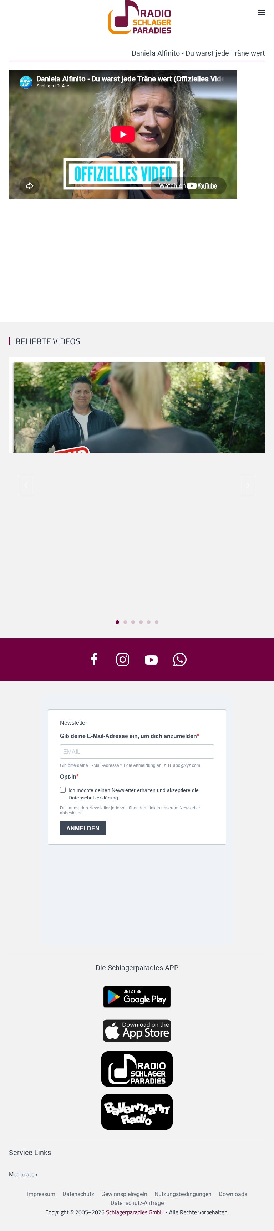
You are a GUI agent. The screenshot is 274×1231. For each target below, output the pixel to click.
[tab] (117, 622)
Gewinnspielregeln (124, 1194)
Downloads (233, 1194)
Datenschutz (78, 1194)
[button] (26, 485)
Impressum (41, 1194)
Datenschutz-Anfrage (137, 1203)
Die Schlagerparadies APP (137, 967)
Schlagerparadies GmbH (135, 1212)
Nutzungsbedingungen (183, 1194)
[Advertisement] (137, 257)
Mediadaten (23, 1174)
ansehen (137, 412)
